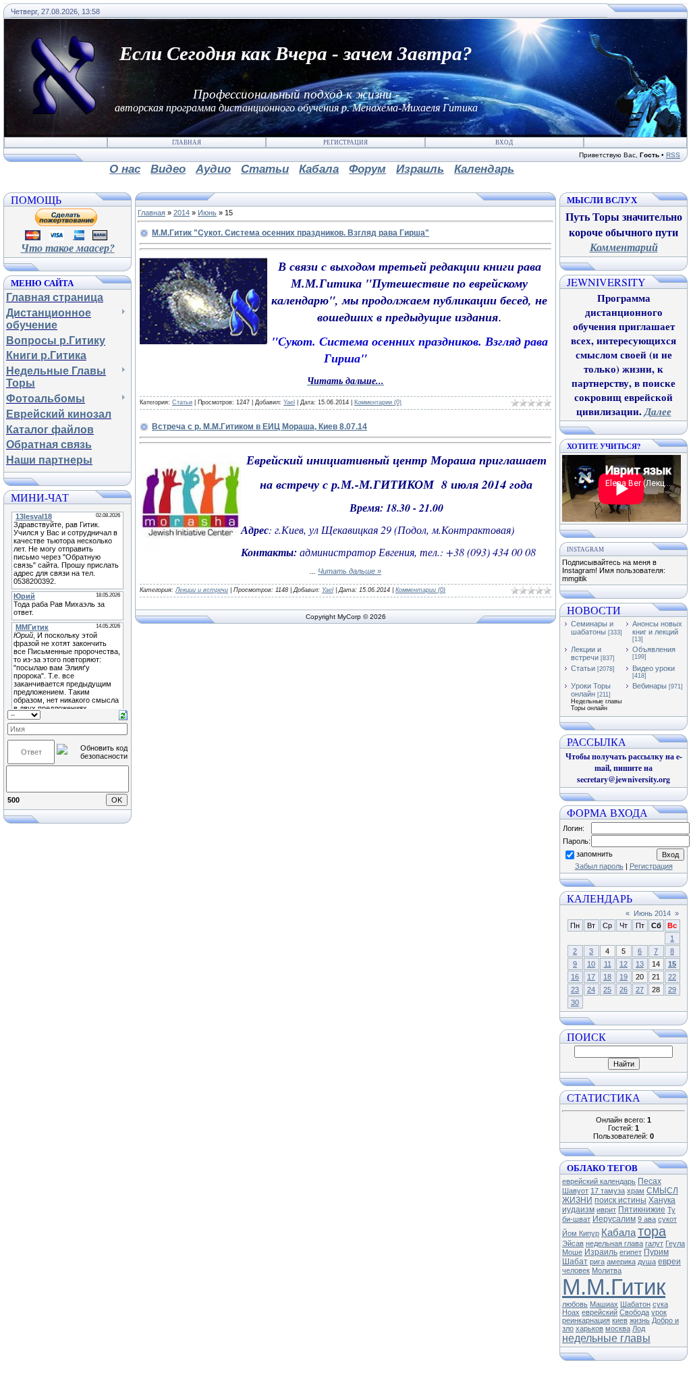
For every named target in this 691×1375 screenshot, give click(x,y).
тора (652, 1231)
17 (591, 977)
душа (647, 1262)
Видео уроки (653, 668)
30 (575, 1002)
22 (672, 977)
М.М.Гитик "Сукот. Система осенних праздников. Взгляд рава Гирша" (290, 233)
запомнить (594, 854)
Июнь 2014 (652, 913)
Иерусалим (614, 1219)
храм (635, 1191)
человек (576, 1270)
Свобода (634, 1312)
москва (617, 1328)
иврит (606, 1210)
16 (575, 977)
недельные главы (606, 1338)
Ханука (661, 1200)
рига (597, 1262)
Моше (572, 1252)
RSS (673, 155)
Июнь (207, 213)
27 (640, 990)
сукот (667, 1219)
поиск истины (620, 1200)
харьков (589, 1328)
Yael (289, 402)
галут (654, 1243)
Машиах (604, 1304)
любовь (575, 1304)
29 (672, 990)
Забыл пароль (599, 866)
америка (621, 1262)
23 (575, 990)
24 (591, 990)
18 (607, 977)
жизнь (640, 1320)
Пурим (656, 1252)
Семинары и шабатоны (592, 628)
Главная (186, 142)
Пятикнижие (641, 1209)
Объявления (653, 649)
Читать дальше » (349, 571)
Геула (675, 1243)
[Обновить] (123, 714)
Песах (649, 1181)
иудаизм (578, 1209)
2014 (181, 213)
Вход (504, 142)
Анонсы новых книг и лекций (657, 628)
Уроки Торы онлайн (591, 690)
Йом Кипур (580, 1233)
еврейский (599, 1312)
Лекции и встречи (201, 590)
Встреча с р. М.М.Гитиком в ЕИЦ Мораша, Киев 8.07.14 (259, 426)
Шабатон (635, 1304)
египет (630, 1252)
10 (591, 964)
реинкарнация (586, 1320)
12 (623, 964)
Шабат (575, 1261)
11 (607, 964)
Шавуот (575, 1191)
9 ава (647, 1219)
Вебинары (649, 686)
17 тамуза (607, 1191)
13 (640, 964)
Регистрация (345, 142)
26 (623, 990)
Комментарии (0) (378, 402)
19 (623, 977)
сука (660, 1304)
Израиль (600, 1252)
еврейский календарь (599, 1181)
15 (672, 964)
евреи (669, 1261)
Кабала (618, 1232)
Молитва (606, 1270)
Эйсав (573, 1243)
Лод (638, 1328)
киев (620, 1320)
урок (659, 1312)
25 (607, 990)
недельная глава (614, 1243)
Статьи (182, 402)
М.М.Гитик (613, 1286)
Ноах (571, 1312)
